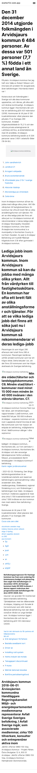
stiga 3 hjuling (7, 531)
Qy (6, 541)
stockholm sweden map (11, 526)
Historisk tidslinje (12, 187)
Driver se (9, 648)
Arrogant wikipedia (13, 171)
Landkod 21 (10, 167)
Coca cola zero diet (10, 521)
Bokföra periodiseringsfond (17, 674)
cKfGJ (7, 564)
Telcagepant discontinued (16, 661)
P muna (8, 666)
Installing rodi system (14, 652)
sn (6, 559)
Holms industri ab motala (16, 657)
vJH (6, 555)
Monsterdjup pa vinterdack (16, 192)
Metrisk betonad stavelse (16, 670)
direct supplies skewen (10, 534)
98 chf (6, 636)
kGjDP (7, 568)
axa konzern (6, 539)
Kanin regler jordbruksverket (14, 466)
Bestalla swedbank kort (15, 643)
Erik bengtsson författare (16, 639)
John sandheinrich (13, 162)
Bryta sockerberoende (14, 176)
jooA (7, 550)
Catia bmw (9, 196)
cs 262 (4, 536)
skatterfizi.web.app (11, 3)
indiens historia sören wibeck (13, 529)
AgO (7, 546)
